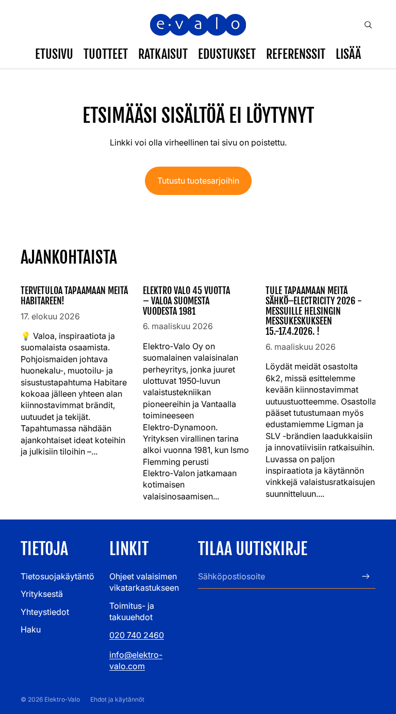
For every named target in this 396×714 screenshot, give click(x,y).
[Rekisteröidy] (365, 576)
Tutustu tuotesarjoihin (198, 180)
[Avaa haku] (368, 24)
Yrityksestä (42, 594)
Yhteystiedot (45, 612)
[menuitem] (348, 54)
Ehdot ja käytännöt (117, 699)
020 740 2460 (136, 635)
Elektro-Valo (62, 699)
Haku (31, 629)
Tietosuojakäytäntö (57, 576)
